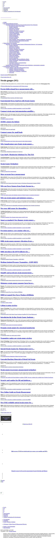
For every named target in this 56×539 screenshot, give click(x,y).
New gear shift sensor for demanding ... (14, 208)
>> (5, 410)
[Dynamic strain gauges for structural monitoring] (11, 324)
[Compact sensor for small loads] (8, 129)
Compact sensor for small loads (11, 132)
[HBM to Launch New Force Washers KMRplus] (11, 292)
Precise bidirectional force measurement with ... (17, 89)
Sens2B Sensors (12, 531)
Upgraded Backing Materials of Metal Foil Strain (18, 359)
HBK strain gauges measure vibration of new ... (17, 241)
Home (2, 74)
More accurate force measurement (13, 174)
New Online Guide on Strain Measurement (16, 392)
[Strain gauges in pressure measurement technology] (12, 367)
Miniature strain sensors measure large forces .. (17, 283)
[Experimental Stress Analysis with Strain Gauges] (12, 97)
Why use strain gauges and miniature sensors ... (17, 198)
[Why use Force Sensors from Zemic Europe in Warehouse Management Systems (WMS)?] (20, 183)
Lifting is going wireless (9, 305)
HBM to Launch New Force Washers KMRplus (17, 295)
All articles (5, 74)
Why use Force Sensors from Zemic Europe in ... (18, 186)
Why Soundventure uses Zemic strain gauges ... (17, 144)
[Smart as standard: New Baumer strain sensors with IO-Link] (14, 217)
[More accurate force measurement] (8, 171)
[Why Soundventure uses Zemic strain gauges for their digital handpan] (16, 141)
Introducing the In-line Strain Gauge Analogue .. (17, 317)
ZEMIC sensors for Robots (10, 122)
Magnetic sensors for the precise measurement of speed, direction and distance (29, 471)
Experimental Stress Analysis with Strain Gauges (18, 101)
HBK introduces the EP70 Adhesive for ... (15, 252)
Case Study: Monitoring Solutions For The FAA (17, 154)
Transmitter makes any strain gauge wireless (16, 338)
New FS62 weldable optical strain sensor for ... (17, 402)
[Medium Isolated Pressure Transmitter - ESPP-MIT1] (12, 259)
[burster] (3, 480)
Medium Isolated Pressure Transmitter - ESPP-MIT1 (19, 262)
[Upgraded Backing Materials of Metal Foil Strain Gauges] (13, 356)
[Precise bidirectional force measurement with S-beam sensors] (14, 86)
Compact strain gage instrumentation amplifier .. (18, 111)
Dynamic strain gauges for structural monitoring (18, 328)
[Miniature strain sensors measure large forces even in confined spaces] (16, 280)
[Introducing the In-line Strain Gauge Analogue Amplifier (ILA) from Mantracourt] (19, 314)
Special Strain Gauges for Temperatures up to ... (17, 349)
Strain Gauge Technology (9, 164)
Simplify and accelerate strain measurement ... (17, 273)
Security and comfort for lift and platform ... (16, 380)
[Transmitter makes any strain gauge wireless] (11, 335)
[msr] (2, 481)
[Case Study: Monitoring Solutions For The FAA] (11, 151)
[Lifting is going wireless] (6, 302)
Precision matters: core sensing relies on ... (15, 230)
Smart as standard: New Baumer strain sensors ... (18, 220)
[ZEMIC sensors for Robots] (7, 118)
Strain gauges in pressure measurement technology (18, 370)
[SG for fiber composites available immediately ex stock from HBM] (15, 108)
